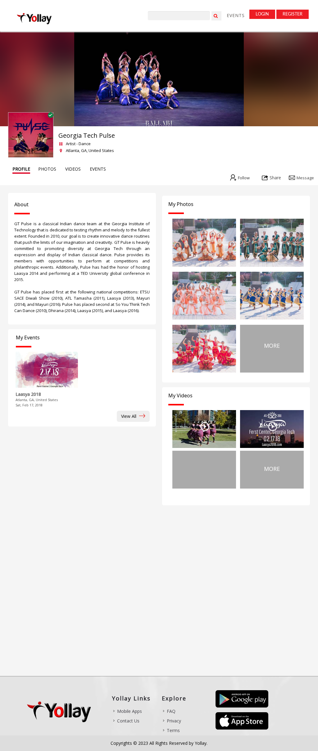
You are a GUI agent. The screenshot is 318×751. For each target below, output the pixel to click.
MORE (272, 345)
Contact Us (128, 721)
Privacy (174, 721)
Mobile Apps (129, 711)
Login (262, 14)
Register (292, 14)
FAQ (171, 711)
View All (129, 416)
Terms (173, 730)
